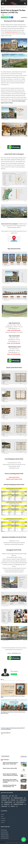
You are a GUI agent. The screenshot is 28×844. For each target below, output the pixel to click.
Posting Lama (23, 756)
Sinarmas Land (4, 795)
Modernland (6, 804)
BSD (7, 680)
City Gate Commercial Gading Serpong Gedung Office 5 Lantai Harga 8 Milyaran (13, 729)
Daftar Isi (24, 17)
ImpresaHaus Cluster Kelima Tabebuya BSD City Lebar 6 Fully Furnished (10, 781)
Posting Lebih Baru (5, 756)
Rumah (2, 814)
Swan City (13, 806)
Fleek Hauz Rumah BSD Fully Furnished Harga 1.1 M (9, 786)
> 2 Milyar (3, 680)
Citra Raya (13, 800)
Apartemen (3, 820)
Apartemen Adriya (5, 836)
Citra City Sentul (4, 832)
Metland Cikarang (4, 834)
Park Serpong (4, 830)
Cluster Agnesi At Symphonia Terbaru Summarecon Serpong (10, 774)
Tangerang (23, 680)
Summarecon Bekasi (8, 802)
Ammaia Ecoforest (5, 838)
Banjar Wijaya (4, 806)
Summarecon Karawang (18, 804)
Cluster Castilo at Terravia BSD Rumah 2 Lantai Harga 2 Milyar (13, 696)
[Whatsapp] (23, 839)
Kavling (2, 822)
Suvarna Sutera (22, 800)
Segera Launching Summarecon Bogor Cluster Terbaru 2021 (10, 763)
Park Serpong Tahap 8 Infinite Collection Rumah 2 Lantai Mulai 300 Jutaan (13, 712)
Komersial (11, 680)
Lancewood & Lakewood (11, 32)
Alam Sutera (4, 800)
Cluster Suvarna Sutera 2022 (10, 768)
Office (15, 680)
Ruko (19, 680)
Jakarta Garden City (20, 802)
